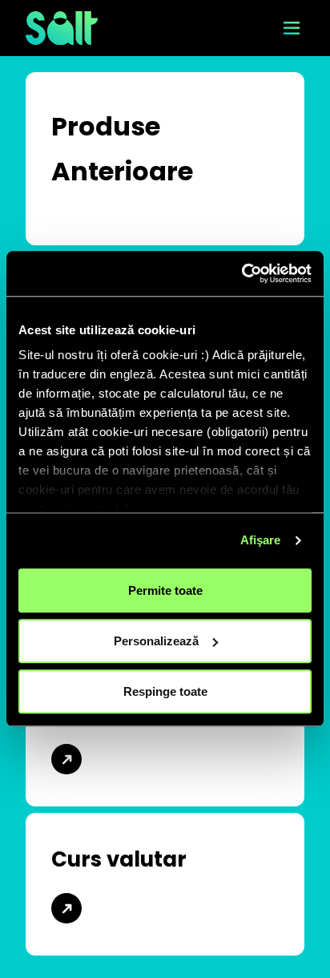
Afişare (260, 540)
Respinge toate (165, 691)
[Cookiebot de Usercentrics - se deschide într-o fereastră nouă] (241, 273)
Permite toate (165, 590)
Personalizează (156, 641)
